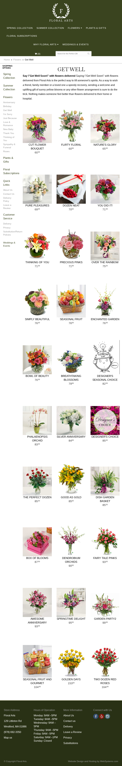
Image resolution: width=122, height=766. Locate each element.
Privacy (6, 227)
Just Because (10, 118)
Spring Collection (20, 28)
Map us (8, 737)
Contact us (69, 721)
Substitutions (70, 743)
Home (7, 59)
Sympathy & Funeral (9, 146)
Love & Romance (8, 124)
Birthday (7, 106)
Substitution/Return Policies (10, 233)
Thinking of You (8, 139)
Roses (6, 151)
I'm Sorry (7, 114)
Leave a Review (7, 206)
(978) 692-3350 (12, 732)
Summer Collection (50, 28)
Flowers (74, 28)
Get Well (7, 110)
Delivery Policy (7, 199)
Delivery (7, 223)
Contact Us (8, 194)
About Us (7, 190)
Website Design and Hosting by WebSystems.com (93, 761)
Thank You (8, 133)
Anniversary (9, 102)
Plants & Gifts (96, 28)
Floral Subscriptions (22, 36)
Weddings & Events (75, 44)
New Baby (8, 129)
